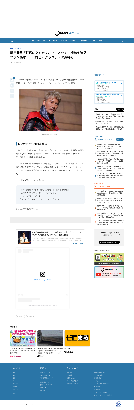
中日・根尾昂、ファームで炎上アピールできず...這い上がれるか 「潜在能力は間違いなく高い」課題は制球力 (110, 215)
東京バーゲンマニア (46, 385)
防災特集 (84, 41)
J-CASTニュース (45, 372)
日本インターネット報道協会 (103, 395)
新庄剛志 (29, 316)
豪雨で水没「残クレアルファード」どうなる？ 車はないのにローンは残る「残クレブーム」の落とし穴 (110, 200)
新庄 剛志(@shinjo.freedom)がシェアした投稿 (42, 305)
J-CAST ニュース (67, 33)
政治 (38, 41)
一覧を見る (120, 109)
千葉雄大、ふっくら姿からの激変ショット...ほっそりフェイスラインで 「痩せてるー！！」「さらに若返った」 (110, 146)
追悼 (96, 109)
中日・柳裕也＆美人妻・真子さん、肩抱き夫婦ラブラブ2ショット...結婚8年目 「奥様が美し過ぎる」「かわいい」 (110, 153)
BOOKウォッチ (44, 382)
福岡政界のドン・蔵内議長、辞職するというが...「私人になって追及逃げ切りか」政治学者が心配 (110, 207)
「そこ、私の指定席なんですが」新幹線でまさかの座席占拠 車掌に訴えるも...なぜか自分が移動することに (110, 222)
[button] (12, 40)
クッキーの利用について (101, 384)
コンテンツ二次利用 (100, 392)
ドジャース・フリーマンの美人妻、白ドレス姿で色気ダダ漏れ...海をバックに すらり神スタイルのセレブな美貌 (110, 175)
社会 (33, 41)
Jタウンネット (44, 388)
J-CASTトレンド (45, 375)
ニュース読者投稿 (72, 381)
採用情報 (69, 375)
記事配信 (97, 389)
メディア (72, 41)
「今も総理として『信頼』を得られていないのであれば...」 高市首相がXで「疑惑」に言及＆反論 (110, 193)
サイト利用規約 (99, 375)
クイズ (100, 41)
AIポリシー (97, 381)
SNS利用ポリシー (99, 378)
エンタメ (55, 41)
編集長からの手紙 (72, 384)
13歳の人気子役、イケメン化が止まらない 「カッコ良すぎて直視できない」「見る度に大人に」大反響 (111, 161)
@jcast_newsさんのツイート (104, 250)
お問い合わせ (71, 378)
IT (49, 41)
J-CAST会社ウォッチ (46, 378)
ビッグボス (20, 316)
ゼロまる (42, 390)
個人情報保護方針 (99, 372)
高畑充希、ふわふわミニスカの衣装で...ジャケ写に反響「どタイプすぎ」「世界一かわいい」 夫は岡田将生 (110, 168)
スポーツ (64, 41)
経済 (44, 41)
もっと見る (120, 139)
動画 (94, 41)
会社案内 (69, 372)
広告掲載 (97, 386)
